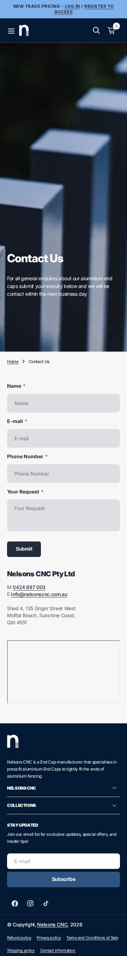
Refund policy (19, 937)
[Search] (96, 30)
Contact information (57, 950)
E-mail (17, 421)
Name (16, 386)
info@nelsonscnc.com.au (39, 594)
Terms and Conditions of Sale (92, 937)
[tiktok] (46, 903)
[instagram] (30, 903)
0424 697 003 (29, 587)
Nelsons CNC (52, 924)
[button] (10, 30)
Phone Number (27, 456)
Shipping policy (21, 950)
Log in (72, 6)
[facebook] (15, 903)
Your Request (25, 492)
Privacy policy (49, 937)
